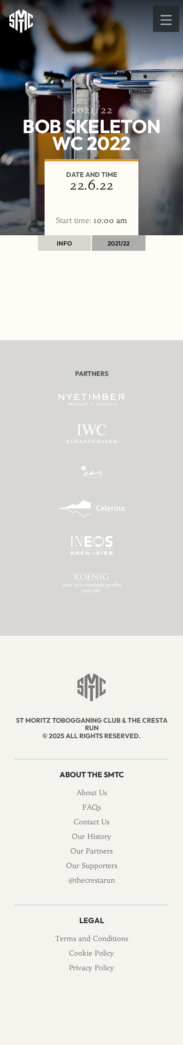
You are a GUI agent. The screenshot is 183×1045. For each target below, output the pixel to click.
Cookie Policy (91, 953)
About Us (91, 792)
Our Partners (91, 850)
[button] (166, 19)
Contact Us (91, 821)
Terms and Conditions (91, 938)
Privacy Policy (91, 967)
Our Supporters (91, 865)
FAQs (92, 807)
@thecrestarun (92, 880)
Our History (91, 836)
